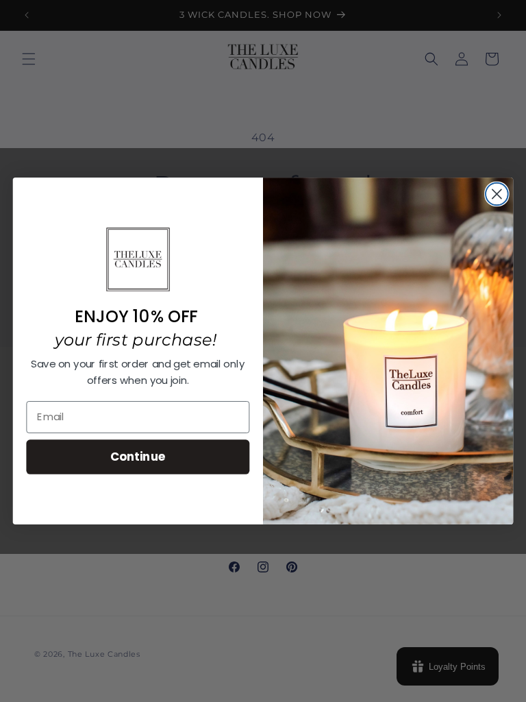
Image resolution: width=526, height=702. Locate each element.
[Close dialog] (497, 194)
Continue (138, 456)
